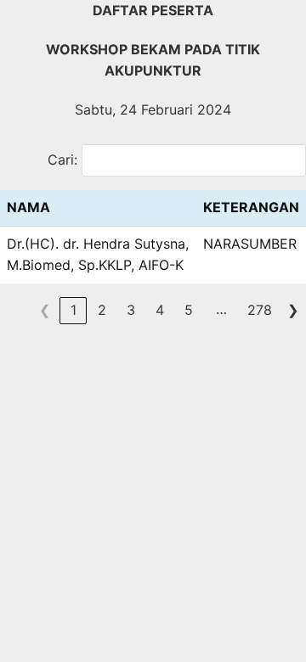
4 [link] (160, 309)
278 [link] (259, 309)
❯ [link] (292, 309)
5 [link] (188, 309)
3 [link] (131, 309)
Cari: (62, 159)
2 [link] (102, 309)
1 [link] (73, 309)
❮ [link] (44, 309)
